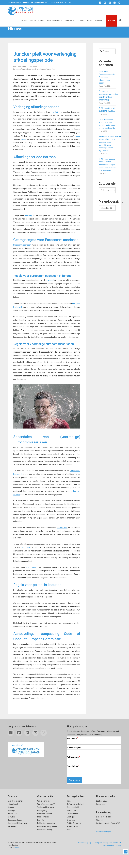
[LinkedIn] (110, 3)
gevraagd (50, 280)
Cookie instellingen (103, 832)
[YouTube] (114, 3)
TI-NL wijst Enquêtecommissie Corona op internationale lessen (107, 77)
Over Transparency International (15, 802)
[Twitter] (105, 3)
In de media (100, 804)
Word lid (99, 820)
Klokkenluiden (57, 2)
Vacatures (12, 826)
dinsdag (28, 215)
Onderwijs (71, 820)
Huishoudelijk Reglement (17, 823)
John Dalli (26, 547)
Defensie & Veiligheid (75, 804)
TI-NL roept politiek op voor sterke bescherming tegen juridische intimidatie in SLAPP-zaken (107, 164)
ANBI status (12, 814)
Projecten (41, 820)
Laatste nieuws (102, 801)
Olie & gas (71, 817)
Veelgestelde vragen (45, 807)
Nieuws (53, 69)
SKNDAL (17, 848)
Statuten (11, 817)
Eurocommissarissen (22, 245)
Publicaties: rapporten (46, 823)
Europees (16, 69)
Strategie (11, 811)
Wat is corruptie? (44, 801)
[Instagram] (119, 3)
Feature (24, 69)
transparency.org (14, 2)
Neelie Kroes (62, 527)
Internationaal (40, 69)
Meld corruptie (43, 817)
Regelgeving (42, 811)
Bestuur (11, 807)
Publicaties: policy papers (47, 826)
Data (69, 801)
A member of (17, 745)
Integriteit (31, 69)
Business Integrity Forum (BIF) (108, 823)
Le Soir (55, 112)
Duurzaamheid (73, 807)
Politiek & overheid (74, 823)
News (48, 69)
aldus (78, 136)
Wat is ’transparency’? (46, 804)
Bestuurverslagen (15, 820)
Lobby (67, 2)
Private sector (72, 826)
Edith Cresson (32, 567)
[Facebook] (100, 3)
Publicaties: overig (44, 830)
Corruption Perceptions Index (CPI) (35, 2)
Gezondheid (71, 811)
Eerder (23, 139)
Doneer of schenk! (103, 817)
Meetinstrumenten (44, 814)
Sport (69, 830)
